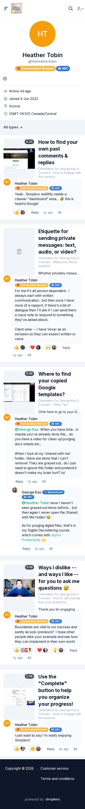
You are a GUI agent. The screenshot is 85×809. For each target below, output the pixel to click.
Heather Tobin (26, 183)
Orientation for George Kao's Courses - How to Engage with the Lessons (59, 172)
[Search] (70, 8)
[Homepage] (5, 78)
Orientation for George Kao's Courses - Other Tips (58, 402)
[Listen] (59, 212)
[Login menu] (80, 8)
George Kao (31, 492)
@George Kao (27, 429)
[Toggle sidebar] (6, 8)
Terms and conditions (57, 779)
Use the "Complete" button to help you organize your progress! (55, 690)
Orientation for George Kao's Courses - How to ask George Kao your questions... (59, 598)
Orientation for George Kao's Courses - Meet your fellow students (58, 262)
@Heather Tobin (35, 503)
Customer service (54, 768)
